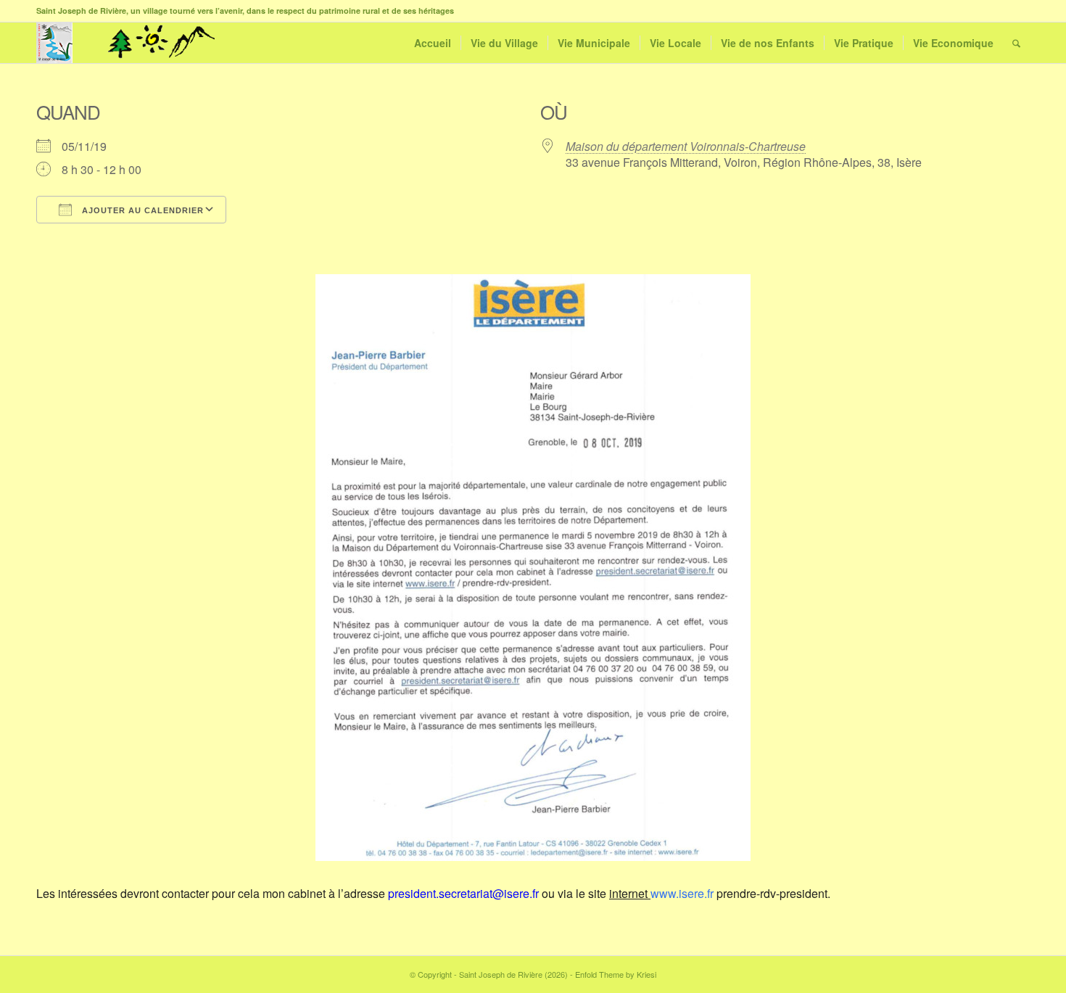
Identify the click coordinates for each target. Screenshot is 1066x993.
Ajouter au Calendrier (141, 210)
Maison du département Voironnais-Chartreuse (686, 146)
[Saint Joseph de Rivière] (54, 42)
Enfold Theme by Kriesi (615, 974)
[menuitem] (432, 42)
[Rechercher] (1016, 42)
